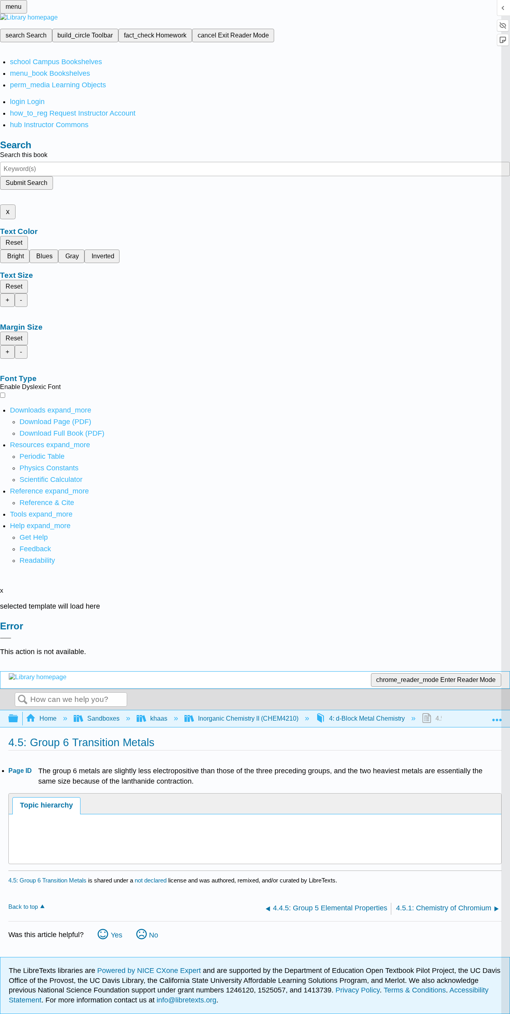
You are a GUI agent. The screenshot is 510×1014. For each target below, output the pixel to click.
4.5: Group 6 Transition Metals (47, 880)
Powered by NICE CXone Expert (150, 971)
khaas (159, 718)
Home (48, 718)
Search (23, 700)
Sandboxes (103, 718)
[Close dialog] (5, 638)
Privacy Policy (357, 990)
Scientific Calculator (51, 479)
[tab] (46, 805)
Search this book (23, 154)
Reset (14, 242)
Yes (116, 935)
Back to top (23, 906)
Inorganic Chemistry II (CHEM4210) (248, 718)
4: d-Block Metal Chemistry (367, 718)
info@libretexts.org (185, 1000)
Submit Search (26, 182)
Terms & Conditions (415, 990)
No (153, 935)
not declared (151, 880)
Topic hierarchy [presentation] (46, 805)
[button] (35, 549)
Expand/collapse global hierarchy (18, 718)
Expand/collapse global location (497, 716)
